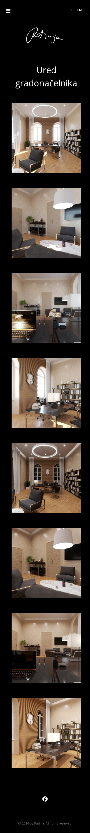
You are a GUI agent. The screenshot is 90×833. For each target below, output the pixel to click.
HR (73, 10)
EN (79, 10)
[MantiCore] (45, 35)
